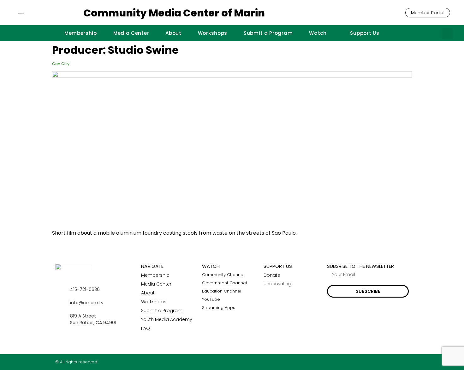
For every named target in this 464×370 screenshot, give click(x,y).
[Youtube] (406, 362)
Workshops (212, 33)
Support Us (364, 33)
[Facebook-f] (381, 362)
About (173, 33)
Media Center (131, 33)
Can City (60, 63)
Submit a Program (268, 33)
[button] (447, 33)
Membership (80, 33)
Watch (318, 33)
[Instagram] (394, 362)
